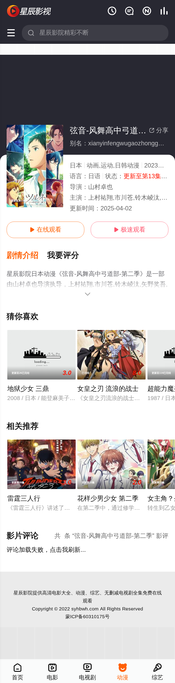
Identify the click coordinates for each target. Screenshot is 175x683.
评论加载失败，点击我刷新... (46, 549)
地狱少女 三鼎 (28, 388)
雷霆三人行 (23, 498)
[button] (27, 255)
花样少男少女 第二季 (108, 498)
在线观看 (45, 229)
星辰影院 (23, 592)
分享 (158, 130)
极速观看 (129, 229)
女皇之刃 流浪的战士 (108, 388)
